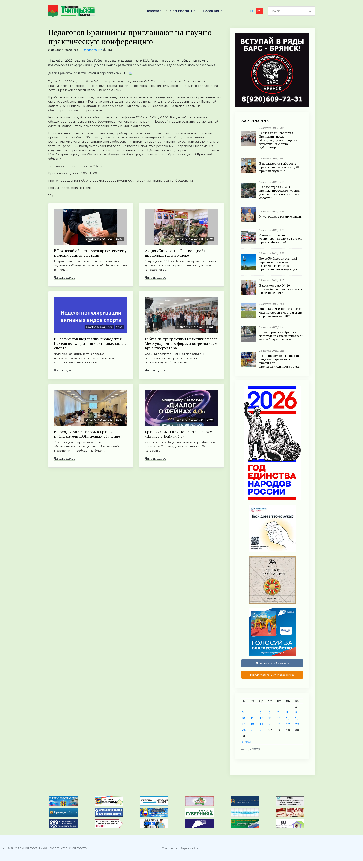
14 (279, 718)
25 (252, 730)
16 (296, 718)
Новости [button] (152, 11)
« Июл (246, 742)
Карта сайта (189, 848)
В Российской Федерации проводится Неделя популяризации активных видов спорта (90, 343)
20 (270, 724)
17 (243, 724)
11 (252, 718)
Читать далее (64, 277)
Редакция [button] (211, 11)
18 (252, 724)
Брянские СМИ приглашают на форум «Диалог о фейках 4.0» (178, 434)
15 (287, 718)
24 (244, 730)
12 (261, 718)
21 (279, 724)
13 (270, 718)
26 (261, 730)
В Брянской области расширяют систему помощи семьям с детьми (90, 253)
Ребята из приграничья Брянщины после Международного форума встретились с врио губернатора (181, 343)
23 (297, 724)
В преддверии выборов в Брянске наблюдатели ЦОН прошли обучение (87, 434)
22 (288, 724)
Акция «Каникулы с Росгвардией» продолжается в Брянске (175, 253)
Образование (92, 50)
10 (243, 718)
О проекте (169, 848)
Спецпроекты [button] (181, 11)
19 (261, 724)
